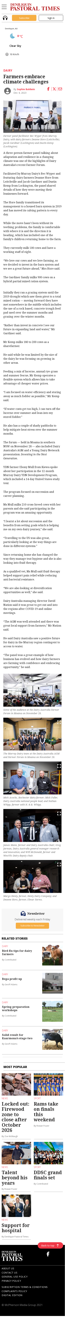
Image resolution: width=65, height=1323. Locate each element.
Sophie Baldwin (26, 89)
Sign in (51, 18)
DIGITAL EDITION (12, 1295)
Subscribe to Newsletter (32, 925)
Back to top (47, 1245)
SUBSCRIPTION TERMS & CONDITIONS (25, 1287)
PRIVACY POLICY (11, 1280)
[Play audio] (5, 17)
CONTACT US (9, 1272)
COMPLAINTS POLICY (14, 1291)
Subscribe (24, 18)
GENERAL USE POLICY (14, 1276)
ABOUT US (8, 1268)
